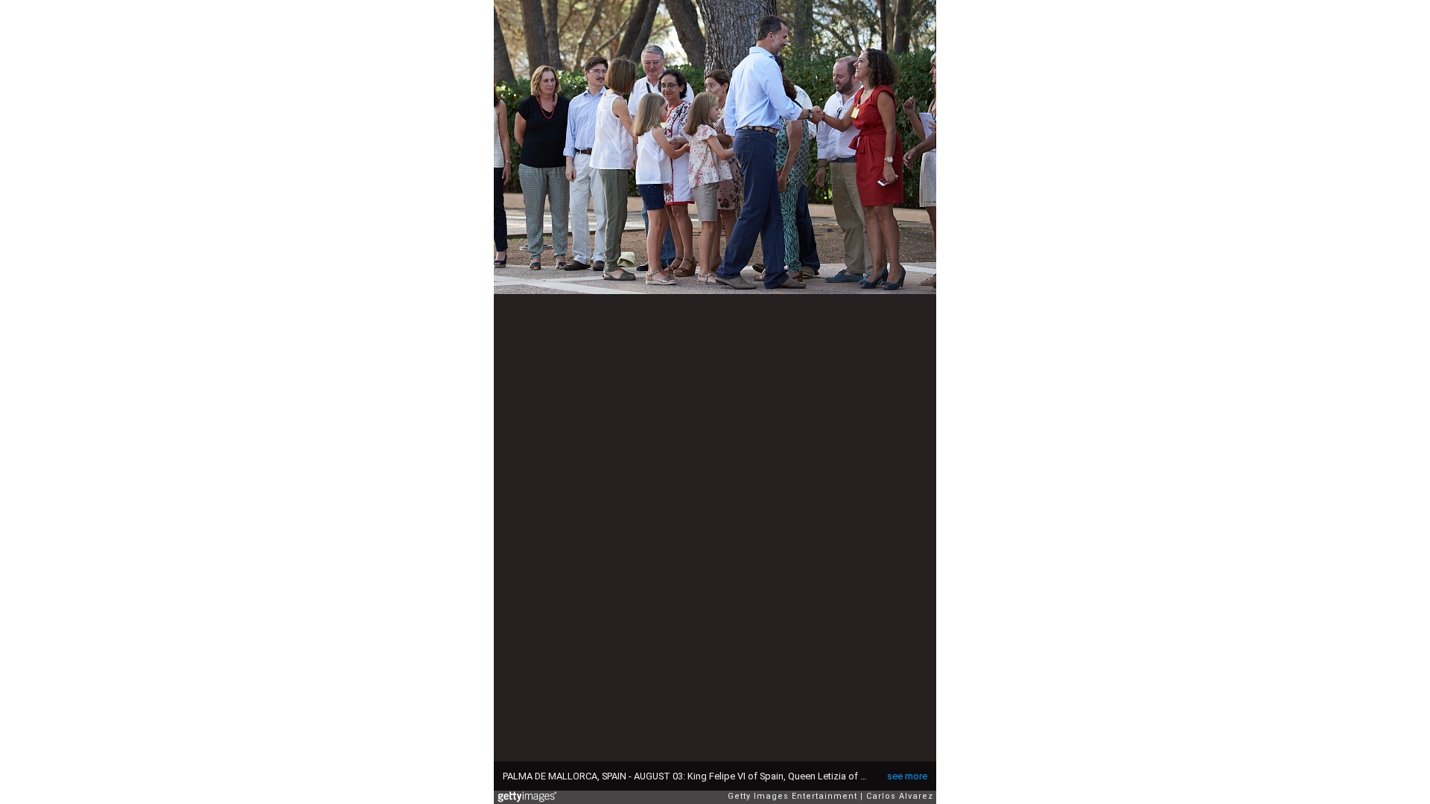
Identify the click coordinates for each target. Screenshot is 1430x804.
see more (907, 776)
